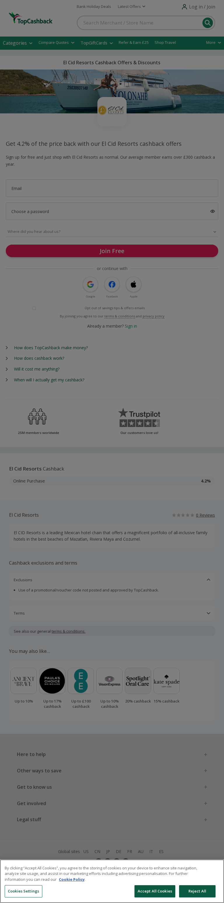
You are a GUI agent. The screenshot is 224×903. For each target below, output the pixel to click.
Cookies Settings (23, 891)
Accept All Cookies (155, 891)
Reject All (197, 891)
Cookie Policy (72, 879)
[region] (112, 881)
